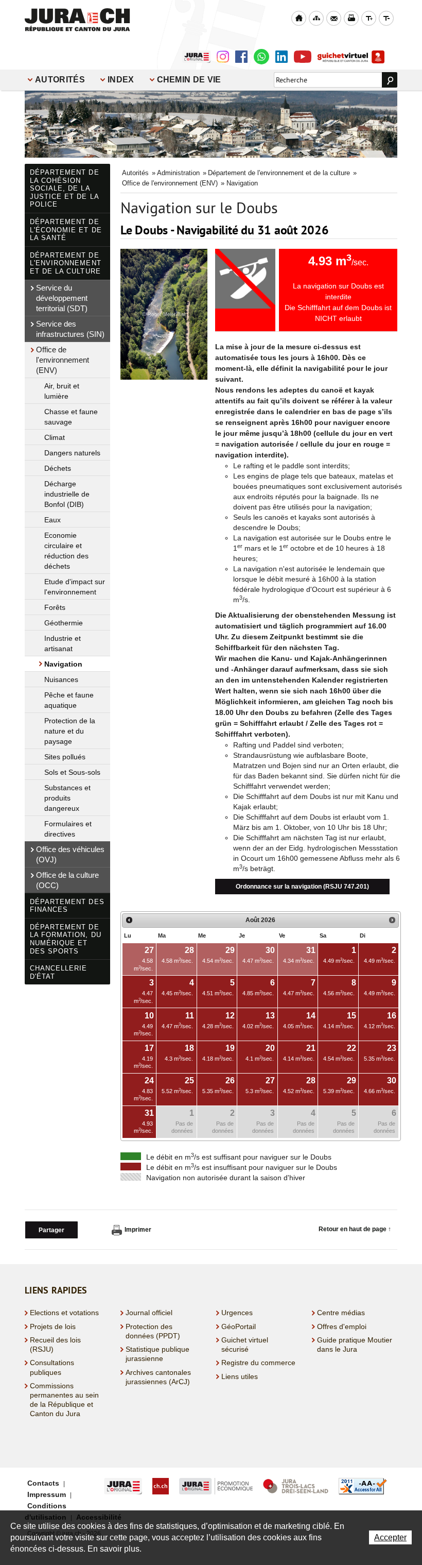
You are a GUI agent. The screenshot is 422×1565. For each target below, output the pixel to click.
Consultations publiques (52, 1367)
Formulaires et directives (68, 829)
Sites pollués (64, 757)
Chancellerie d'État (58, 972)
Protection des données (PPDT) (153, 1331)
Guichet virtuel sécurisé (244, 1344)
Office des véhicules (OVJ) (70, 854)
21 (299, 1053)
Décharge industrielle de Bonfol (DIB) (67, 494)
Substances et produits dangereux (67, 798)
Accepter (390, 1537)
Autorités (60, 79)
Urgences (237, 1312)
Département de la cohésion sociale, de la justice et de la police (64, 188)
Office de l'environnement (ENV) (62, 360)
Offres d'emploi (341, 1326)
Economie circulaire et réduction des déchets (66, 550)
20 (260, 1053)
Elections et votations (64, 1312)
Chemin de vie (189, 79)
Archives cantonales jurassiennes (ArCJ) (158, 1377)
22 (339, 1053)
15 (339, 1020)
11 (178, 1020)
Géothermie (63, 623)
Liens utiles (239, 1376)
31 (144, 1121)
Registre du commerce (258, 1362)
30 (380, 1085)
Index (121, 79)
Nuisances (61, 679)
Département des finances (67, 906)
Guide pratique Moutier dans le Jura (354, 1344)
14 (299, 1020)
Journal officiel (149, 1312)
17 (144, 1056)
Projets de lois (53, 1326)
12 (218, 1020)
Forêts (54, 607)
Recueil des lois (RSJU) (55, 1344)
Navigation (63, 664)
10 (144, 1023)
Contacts (43, 1483)
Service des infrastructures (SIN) (70, 328)
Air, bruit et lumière (61, 391)
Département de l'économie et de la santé (66, 230)
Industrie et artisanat (62, 643)
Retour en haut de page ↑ (355, 1229)
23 (380, 1053)
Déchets (57, 468)
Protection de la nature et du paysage (69, 731)
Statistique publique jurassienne (157, 1354)
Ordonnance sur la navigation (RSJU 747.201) (302, 886)
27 (260, 1085)
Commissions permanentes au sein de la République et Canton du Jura (64, 1400)
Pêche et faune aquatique (69, 700)
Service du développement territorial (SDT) (61, 298)
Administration (178, 173)
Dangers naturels (72, 453)
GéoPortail (238, 1326)
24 (144, 1088)
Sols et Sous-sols (72, 772)
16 (380, 1020)
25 (178, 1085)
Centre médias (341, 1312)
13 (258, 1020)
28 (299, 1085)
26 (218, 1085)
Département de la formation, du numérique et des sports (65, 939)
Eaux (52, 520)
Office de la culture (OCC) (67, 880)
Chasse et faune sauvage (71, 416)
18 (179, 1053)
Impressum (46, 1494)
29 (339, 1085)
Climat (54, 437)
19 (218, 1053)
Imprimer (138, 1229)
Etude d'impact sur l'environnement (74, 586)
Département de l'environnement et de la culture (65, 263)
